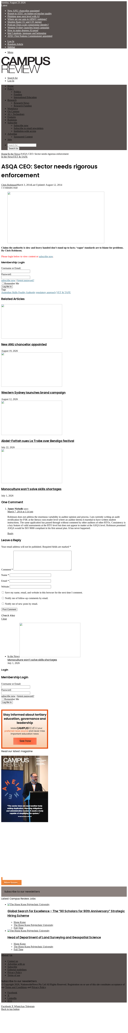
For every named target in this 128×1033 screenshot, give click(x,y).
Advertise (12, 134)
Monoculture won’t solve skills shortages (31, 489)
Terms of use (13, 975)
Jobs (9, 139)
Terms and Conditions (16, 987)
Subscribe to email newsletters (28, 128)
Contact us (12, 961)
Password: (6, 274)
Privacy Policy (14, 972)
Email (5, 580)
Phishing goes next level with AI (23, 16)
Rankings (12, 119)
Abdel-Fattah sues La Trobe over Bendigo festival (37, 441)
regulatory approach (46, 292)
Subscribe (12, 122)
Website (5, 586)
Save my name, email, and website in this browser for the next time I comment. (44, 592)
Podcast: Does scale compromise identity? (28, 24)
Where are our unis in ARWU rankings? (27, 19)
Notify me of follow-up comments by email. (26, 598)
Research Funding (23, 105)
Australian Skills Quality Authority (18, 292)
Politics (17, 91)
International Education (25, 97)
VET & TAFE (20, 156)
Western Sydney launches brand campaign (28, 27)
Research (12, 100)
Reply (10, 533)
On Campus (13, 111)
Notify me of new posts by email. (21, 603)
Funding (18, 94)
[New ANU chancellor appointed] (31, 337)
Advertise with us (16, 964)
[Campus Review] (25, 72)
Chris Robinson (9, 185)
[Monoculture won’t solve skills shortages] (31, 482)
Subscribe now (21, 125)
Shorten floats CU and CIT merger (24, 22)
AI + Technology (16, 114)
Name (5, 575)
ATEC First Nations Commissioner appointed (29, 36)
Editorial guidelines (17, 969)
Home (4, 154)
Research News (21, 103)
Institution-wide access (25, 131)
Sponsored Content (23, 136)
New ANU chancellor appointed (23, 10)
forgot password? (25, 280)
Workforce (12, 108)
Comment (7, 569)
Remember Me (11, 283)
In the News (14, 154)
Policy (10, 89)
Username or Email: (11, 268)
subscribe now (46, 256)
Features (11, 117)
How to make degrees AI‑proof (22, 30)
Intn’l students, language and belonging (26, 33)
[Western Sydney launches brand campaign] (31, 386)
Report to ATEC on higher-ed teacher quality (29, 13)
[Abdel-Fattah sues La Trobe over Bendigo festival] (31, 434)
